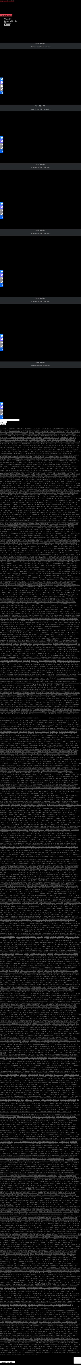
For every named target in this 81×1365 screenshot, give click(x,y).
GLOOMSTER (16, 773)
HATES (52, 799)
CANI (18, 550)
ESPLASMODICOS (47, 706)
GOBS (51, 773)
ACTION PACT (64, 438)
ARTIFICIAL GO (58, 476)
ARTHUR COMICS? (21, 476)
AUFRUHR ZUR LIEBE (63, 483)
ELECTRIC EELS (17, 689)
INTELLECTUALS (65, 832)
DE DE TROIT (14, 624)
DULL (2, 676)
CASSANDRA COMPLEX (56, 552)
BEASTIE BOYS (32, 498)
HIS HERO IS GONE (52, 810)
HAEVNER (8, 793)
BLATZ (79, 518)
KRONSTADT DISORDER (39, 895)
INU (58, 833)
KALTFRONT (36, 863)
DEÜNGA (50, 638)
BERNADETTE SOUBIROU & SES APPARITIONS (33, 504)
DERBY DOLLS (4, 630)
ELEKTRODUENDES (6, 693)
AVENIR (34, 487)
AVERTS (47, 487)
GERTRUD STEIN (60, 765)
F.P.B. (69, 713)
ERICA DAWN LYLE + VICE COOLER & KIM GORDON (62, 700)
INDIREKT (74, 828)
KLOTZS (53, 882)
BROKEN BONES (15, 537)
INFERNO (18, 830)
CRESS (35, 598)
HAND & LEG (48, 795)
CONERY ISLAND (52, 587)
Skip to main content (7, 1)
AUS (7, 485)
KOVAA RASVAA (25, 891)
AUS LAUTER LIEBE (24, 485)
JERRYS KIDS (10, 849)
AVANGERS (21, 487)
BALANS (75, 493)
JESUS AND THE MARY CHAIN (21, 850)
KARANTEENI (41, 865)
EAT (30, 681)
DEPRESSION (65, 628)
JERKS (76, 847)
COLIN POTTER (57, 581)
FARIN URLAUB (25, 722)
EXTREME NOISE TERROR (71, 712)
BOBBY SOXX (54, 524)
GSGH (66, 786)
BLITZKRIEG (34, 520)
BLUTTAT (37, 524)
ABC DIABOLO (71, 434)
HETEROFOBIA (9, 808)
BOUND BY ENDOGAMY (46, 529)
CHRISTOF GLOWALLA (49, 567)
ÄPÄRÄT (43, 442)
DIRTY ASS (37, 657)
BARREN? (13, 496)
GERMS (42, 765)
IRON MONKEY (25, 835)
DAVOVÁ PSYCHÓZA (41, 615)
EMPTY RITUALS (29, 696)
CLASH (18, 575)
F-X (46, 713)
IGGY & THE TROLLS (62, 824)
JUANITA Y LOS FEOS (29, 859)
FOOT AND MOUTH (68, 737)
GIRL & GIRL (56, 769)
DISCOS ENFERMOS (53, 659)
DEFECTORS (30, 624)
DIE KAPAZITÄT (47, 647)
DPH (65, 666)
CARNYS (76, 550)
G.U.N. (16, 754)
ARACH (62, 472)
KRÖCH (19, 895)
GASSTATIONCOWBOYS (53, 757)
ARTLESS (74, 476)
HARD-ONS (70, 797)
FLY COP (49, 735)
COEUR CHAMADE (48, 579)
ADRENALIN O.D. (15, 442)
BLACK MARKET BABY (45, 516)
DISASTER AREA (72, 657)
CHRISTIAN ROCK (36, 567)
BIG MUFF (33, 510)
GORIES (75, 776)
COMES (61, 583)
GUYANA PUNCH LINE (7, 791)
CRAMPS (25, 596)
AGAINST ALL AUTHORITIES (11, 443)
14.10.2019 (5, 156)
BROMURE (34, 537)
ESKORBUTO (7, 706)
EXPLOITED (24, 712)
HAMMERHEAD (39, 795)
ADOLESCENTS (5, 442)
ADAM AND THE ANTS (21, 440)
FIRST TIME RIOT (67, 730)
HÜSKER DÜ (13, 820)
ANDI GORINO (44, 459)
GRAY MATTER (5, 782)
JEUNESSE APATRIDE (55, 850)
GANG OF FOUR (35, 755)
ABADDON (63, 434)
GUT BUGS (40, 790)
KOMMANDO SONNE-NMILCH (17, 886)
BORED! (47, 527)
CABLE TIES (71, 546)
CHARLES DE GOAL (42, 562)
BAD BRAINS (24, 491)
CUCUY (43, 604)
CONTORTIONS (72, 588)
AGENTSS (49, 443)
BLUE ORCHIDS (40, 522)
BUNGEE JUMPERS (6, 543)
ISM (46, 835)
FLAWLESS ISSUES (11, 734)
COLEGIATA (31, 581)
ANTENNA (75, 466)
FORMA (76, 737)
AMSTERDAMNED (38, 457)
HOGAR (35, 812)
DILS (51, 655)
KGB (42, 870)
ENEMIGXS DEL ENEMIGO (43, 696)
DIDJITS (41, 642)
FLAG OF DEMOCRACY (42, 732)
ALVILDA (38, 455)
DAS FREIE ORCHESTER (34, 613)
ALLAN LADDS (65, 451)
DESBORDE (71, 634)
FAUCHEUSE (30, 724)
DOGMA (41, 663)
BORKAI (52, 527)
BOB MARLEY (73, 524)
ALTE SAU (13, 455)
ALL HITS (10, 453)
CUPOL (32, 605)
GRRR (76, 784)
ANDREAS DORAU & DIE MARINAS (11, 460)
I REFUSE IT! (11, 835)
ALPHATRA (29, 453)
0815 (30, 432)
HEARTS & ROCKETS (61, 801)
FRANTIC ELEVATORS (7, 743)
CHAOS (31, 560)
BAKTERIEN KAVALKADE (65, 493)
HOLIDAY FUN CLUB (12, 814)
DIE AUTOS (28, 644)
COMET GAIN (68, 583)
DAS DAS (23, 613)
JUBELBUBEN (41, 859)
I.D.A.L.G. (63, 822)
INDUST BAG (4, 830)
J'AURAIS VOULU (63, 837)
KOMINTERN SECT (54, 884)
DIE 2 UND (47, 642)
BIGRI (38, 510)
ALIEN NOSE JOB (5, 451)
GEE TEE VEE (10, 761)
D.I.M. (31, 607)
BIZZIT (22, 514)
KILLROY (10, 874)
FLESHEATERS (58, 734)
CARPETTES (8, 552)
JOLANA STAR (16, 857)
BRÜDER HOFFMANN (69, 537)
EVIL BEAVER (48, 708)
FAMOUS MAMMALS (72, 720)
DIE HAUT (27, 647)
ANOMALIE (21, 466)
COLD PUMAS (8, 581)
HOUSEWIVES (29, 818)
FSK (63, 747)
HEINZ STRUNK (15, 805)
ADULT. (23, 442)
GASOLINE (42, 757)
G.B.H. (2, 754)
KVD (77, 895)
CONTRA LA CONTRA (6, 590)
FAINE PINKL (28, 718)
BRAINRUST (67, 531)
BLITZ (27, 520)
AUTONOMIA (4, 487)
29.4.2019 (5, 354)
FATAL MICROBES (16, 724)
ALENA (37, 449)
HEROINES (55, 807)
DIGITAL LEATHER (35, 655)
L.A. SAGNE (30, 897)
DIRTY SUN (55, 657)
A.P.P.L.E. (46, 434)
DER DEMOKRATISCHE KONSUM (20, 630)
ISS (20, 837)
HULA (26, 820)
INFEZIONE (24, 830)
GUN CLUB (19, 790)
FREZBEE (60, 745)
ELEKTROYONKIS (18, 693)
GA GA (45, 754)
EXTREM (59, 712)
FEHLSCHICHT (67, 726)
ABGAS (24, 435)
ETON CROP (25, 708)
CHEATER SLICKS (14, 563)
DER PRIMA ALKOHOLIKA (45, 632)
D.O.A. (44, 607)
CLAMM (78, 573)
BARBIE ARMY (57, 495)
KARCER (48, 865)
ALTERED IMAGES (55, 453)
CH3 (24, 558)
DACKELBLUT (13, 609)
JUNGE (17, 861)
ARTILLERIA (67, 476)
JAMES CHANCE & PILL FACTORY (21, 841)
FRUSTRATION (54, 747)
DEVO (35, 640)
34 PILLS (23, 430)
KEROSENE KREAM (19, 870)
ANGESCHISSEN (37, 462)
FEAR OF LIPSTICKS (61, 724)
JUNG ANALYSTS (9, 861)
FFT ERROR (74, 728)
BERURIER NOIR (69, 504)
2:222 (62, 428)
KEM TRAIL (45, 869)
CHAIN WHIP (58, 558)
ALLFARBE (3, 453)
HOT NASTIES (20, 818)
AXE (79, 487)
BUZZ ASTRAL (45, 544)
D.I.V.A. (36, 607)
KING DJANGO (69, 874)
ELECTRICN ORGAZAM (69, 689)
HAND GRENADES (58, 795)
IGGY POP (9, 826)
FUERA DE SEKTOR (44, 750)
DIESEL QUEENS (30, 651)
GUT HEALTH (48, 790)
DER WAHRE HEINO (61, 634)
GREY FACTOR (29, 782)
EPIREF (49, 698)
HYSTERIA (30, 822)
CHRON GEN (24, 569)
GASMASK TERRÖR (32, 757)
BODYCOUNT (17, 526)
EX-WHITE (64, 708)
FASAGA (37, 722)
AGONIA (25, 445)
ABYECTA (13, 438)
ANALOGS (3, 459)
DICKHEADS (73, 640)
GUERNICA (33, 788)
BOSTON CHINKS (21, 529)
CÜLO (48, 604)
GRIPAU (2, 784)
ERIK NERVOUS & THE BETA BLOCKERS (59, 702)
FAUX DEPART (38, 724)
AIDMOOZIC (47, 445)
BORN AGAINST (61, 527)
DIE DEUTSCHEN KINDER (69, 644)
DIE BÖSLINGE (47, 644)
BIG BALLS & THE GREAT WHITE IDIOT (57, 508)
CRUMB (2, 604)
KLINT (30, 882)
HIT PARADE (10, 812)
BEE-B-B (52, 500)
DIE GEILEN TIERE (64, 646)
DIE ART (22, 644)
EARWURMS (10, 681)
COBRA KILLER (35, 577)
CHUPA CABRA (45, 569)
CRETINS (41, 598)
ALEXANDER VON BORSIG (54, 449)
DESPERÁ (52, 636)
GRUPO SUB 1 (37, 786)
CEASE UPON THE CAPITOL (31, 556)
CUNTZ (27, 605)
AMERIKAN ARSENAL (68, 455)
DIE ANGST (16, 644)
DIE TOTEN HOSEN (17, 653)
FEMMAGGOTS (25, 728)
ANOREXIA (36, 466)
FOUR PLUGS (45, 739)
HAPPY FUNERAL (47, 797)
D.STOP (55, 607)
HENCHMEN (59, 805)
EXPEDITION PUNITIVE (40, 710)
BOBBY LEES (45, 524)
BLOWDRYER (13, 522)
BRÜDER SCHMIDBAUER (8, 539)
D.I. (28, 607)
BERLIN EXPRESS (12, 504)
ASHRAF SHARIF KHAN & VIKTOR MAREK (25, 477)
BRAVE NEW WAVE (23, 533)
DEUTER (56, 638)
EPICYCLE (35, 698)
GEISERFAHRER (23, 763)
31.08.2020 (5, 97)
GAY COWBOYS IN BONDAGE (39, 759)
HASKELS (21, 799)
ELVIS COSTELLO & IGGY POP (16, 695)
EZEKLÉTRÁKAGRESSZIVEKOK (23, 713)
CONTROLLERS (46, 590)
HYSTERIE (51, 822)
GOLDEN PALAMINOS (74, 774)
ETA (12, 708)
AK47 (1, 447)
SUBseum (7, 23)
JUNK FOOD (22, 861)
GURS (25, 790)
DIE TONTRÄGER (5, 653)
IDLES (35, 824)
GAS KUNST (22, 757)
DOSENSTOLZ (52, 664)
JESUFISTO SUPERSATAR (35, 849)
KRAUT (8, 893)
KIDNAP (65, 870)
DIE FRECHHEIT (44, 646)
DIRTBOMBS (16, 657)
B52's (24, 489)
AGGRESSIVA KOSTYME (72, 443)
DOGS (46, 663)
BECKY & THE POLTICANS (26, 500)
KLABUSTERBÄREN (39, 880)
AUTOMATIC (59, 485)
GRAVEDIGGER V (74, 780)
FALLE (66, 718)
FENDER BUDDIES (36, 728)
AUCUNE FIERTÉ (21, 483)
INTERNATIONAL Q (16, 833)
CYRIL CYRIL (4, 607)
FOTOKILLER (37, 739)
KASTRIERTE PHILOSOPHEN (16, 867)
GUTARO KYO (32, 790)
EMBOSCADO (37, 695)
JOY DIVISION (7, 859)
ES (50, 704)
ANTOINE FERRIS (42, 470)
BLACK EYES (14, 516)
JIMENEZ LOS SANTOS (69, 850)
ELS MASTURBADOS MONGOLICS (62, 693)
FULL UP (71, 750)
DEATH (6, 621)
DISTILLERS (34, 661)
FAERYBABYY (19, 718)
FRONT (32, 747)
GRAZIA (12, 782)
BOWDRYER (58, 529)
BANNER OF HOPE (46, 495)
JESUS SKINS (44, 850)
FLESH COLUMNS (38, 734)
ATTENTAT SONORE (6, 483)
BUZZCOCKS (55, 544)
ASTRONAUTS (46, 479)
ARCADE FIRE (4, 474)
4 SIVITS (67, 428)
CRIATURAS (59, 598)
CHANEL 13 (10, 560)
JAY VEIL (18, 845)
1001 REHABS (41, 432)
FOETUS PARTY (8, 737)
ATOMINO (47, 481)
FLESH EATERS (48, 734)
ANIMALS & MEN (5, 464)
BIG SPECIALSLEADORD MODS (59, 510)
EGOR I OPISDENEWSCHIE (8, 685)
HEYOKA (29, 808)
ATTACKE (61, 481)
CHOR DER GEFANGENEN (53, 565)
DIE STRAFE (39, 651)
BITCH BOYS (4, 514)
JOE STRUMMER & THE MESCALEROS (56, 852)
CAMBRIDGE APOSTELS (27, 548)
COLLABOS (66, 581)
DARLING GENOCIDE (13, 613)
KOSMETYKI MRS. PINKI (56, 889)
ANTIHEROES (54, 468)
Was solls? (7, 19)
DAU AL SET (46, 613)
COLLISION (20, 583)
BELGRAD (33, 502)
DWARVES (7, 679)
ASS (70, 477)
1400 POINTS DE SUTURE (54, 432)
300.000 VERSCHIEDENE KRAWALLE (16, 432)
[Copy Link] (40, 89)
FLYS (77, 735)
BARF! (73, 495)
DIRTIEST (24, 657)
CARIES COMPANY (67, 550)
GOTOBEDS (36, 778)
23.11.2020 (5, 35)
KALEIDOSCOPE (72, 861)
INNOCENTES (75, 830)
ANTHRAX (3, 468)
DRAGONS (24, 670)
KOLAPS (34, 884)
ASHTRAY (42, 477)
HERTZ (67, 807)
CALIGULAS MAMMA (13, 548)
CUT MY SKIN (52, 605)
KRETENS (34, 893)
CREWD (46, 598)
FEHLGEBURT (58, 726)
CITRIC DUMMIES (12, 573)
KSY (62, 895)
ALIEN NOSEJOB (16, 451)
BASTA (46, 496)
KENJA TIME (53, 869)
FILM (24, 730)
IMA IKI (55, 826)
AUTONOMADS (75, 485)
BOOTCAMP (40, 527)
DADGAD (32, 609)
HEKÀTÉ (23, 805)
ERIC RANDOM (4, 702)
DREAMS (56, 670)
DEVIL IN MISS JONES (26, 640)
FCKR (48, 724)
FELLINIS (17, 728)
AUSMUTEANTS (36, 485)
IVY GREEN (51, 837)
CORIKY (8, 592)
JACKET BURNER (5, 839)
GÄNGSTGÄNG (32, 754)
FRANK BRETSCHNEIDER (43, 741)
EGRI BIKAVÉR (30, 685)
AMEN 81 (50, 455)
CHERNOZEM (62, 563)
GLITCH (69, 771)
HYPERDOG (15, 822)
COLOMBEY (29, 583)
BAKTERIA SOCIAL (50, 493)
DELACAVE (14, 626)
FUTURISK (43, 752)
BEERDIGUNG (60, 500)
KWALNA (3, 897)
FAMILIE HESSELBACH (26, 720)
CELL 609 (70, 556)
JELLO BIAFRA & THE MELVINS (64, 847)
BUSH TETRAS (49, 543)
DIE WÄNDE (68, 653)
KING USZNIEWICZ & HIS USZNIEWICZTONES (17, 878)
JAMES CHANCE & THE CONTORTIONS (45, 841)
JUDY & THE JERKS (52, 859)
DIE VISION (60, 653)
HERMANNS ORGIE (46, 807)
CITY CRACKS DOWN (25, 573)
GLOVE (33, 773)
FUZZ (67, 752)
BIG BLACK (75, 508)
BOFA (32, 526)
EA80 (52, 678)
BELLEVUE (48, 502)
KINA (36, 874)
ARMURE (43, 474)
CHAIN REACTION (40, 558)
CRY (6, 604)
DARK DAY (3, 613)
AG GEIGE (56, 443)
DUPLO (25, 676)
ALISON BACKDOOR (46, 451)
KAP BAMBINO (31, 865)
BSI (7, 541)
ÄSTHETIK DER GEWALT (67, 442)
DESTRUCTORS (28, 638)
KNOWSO (77, 882)
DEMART (53, 626)
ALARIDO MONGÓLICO (44, 447)
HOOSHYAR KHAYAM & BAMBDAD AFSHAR (14, 816)
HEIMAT (58, 803)
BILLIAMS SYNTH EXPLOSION (35, 512)
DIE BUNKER (57, 644)
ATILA (20, 481)
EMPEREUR (19, 696)
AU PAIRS (3, 485)
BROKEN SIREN (26, 537)
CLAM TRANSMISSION (7, 575)
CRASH (46, 596)
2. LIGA (58, 428)
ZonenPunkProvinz (10, 21)
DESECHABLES (15, 636)
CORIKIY (3, 592)
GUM (12, 790)
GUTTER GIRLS (71, 790)
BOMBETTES (4, 527)
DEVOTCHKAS (42, 640)
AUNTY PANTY (75, 483)
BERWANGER (4, 506)
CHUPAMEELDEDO (56, 569)
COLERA (38, 581)
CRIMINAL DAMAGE (34, 600)
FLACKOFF (31, 732)
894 (33, 432)
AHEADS (40, 445)
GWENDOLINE (18, 791)
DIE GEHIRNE (54, 646)
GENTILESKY (17, 765)
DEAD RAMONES (37, 619)
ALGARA (75, 449)
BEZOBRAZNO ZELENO (13, 508)
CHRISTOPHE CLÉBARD (64, 567)
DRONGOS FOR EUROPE (37, 672)
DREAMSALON (63, 670)
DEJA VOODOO (65, 624)
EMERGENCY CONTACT (63, 695)
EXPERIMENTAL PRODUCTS (63, 710)
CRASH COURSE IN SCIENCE (58, 596)
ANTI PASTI (9, 470)
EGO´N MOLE (21, 685)
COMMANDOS (16, 585)
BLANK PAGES (71, 518)
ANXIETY (51, 470)
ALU (33, 455)
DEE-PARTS (22, 624)
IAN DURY (69, 822)
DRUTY (2, 674)
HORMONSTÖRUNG (41, 816)
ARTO (2, 477)
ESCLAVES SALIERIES (64, 704)
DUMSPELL (18, 676)
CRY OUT (11, 604)
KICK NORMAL (58, 870)
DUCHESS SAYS (68, 674)
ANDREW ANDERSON (44, 460)
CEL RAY (76, 556)
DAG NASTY (43, 609)
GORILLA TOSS (27, 778)
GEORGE (29, 765)
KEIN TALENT (10, 869)
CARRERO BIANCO (18, 552)
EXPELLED (50, 710)
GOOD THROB (48, 776)
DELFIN (21, 626)
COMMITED (38, 585)
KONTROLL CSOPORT (30, 888)
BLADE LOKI (34, 518)
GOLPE (24, 776)
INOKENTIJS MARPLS (27, 832)
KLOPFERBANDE (44, 882)
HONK (68, 814)
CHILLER (9, 565)
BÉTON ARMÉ (23, 506)
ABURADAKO (76, 435)
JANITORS (13, 843)
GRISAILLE (8, 784)
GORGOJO (69, 776)
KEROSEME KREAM (6, 870)
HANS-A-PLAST (26, 797)
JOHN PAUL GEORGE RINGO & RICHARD (55, 855)
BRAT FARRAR (12, 533)
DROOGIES (49, 672)
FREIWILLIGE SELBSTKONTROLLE (36, 745)
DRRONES (64, 672)
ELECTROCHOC (18, 691)
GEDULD (77, 759)
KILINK (74, 870)
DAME (22, 611)
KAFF (54, 861)
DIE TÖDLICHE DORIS (71, 651)
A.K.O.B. (40, 434)
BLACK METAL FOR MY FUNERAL (64, 516)
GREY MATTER (46, 782)
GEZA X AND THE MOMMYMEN (22, 767)
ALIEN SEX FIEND (27, 451)
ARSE (48, 474)
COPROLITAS (67, 590)
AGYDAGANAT (32, 445)
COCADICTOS (44, 577)
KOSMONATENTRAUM (72, 889)
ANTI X (34, 470)
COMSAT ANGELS (47, 585)
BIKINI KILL (16, 512)
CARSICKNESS (29, 552)
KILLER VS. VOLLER (57, 872)
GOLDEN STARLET (6, 776)
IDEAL (26, 824)
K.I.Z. (28, 861)
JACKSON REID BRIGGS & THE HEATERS (32, 839)
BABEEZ (29, 489)
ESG (1, 706)
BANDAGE (11, 495)
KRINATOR (13, 895)
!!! (0, 428)
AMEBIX (44, 455)
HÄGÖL (2, 793)
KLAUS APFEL (58, 880)
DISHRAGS (7, 661)
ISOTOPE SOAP (14, 837)
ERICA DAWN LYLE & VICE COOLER (34, 700)
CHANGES (17, 560)
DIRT (10, 657)
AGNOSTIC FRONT (16, 445)
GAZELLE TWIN (60, 759)
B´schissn (2, 546)
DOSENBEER (43, 664)
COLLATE (73, 581)
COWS (70, 594)
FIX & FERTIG (23, 732)
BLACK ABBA (51, 514)
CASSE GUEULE (69, 552)
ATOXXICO (54, 481)
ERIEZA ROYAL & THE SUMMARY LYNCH (23, 702)
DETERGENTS (37, 638)
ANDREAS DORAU (69, 459)
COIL (62, 579)
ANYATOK (58, 470)
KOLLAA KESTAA (42, 884)
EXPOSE (31, 712)
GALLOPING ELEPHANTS (66, 754)
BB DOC (18, 498)
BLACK (44, 514)
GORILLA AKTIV (5, 778)
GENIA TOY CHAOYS (74, 763)
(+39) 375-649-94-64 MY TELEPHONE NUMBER (16, 428)
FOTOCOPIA (28, 739)
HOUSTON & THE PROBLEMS (43, 818)
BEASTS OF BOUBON (55, 498)
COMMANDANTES (6, 585)
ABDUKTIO (3, 435)
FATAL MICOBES (5, 724)
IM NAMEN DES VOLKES (66, 826)
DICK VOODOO (26, 642)
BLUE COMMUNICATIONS (26, 522)
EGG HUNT (77, 683)
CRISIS (44, 600)
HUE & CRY (3, 820)
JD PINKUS (34, 845)
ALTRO (29, 455)
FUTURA (23, 752)
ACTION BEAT (54, 438)
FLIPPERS (16, 735)
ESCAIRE (54, 704)
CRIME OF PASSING (10, 600)
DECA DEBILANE (38, 622)
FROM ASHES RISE (24, 747)
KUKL (65, 895)
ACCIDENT (20, 438)
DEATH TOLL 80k (63, 621)
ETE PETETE (17, 708)
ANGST (57, 462)
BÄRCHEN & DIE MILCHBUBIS (64, 491)
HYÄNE (9, 822)
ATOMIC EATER (39, 481)
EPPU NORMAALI (57, 698)
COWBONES (51, 594)
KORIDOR (3, 889)
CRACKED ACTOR (16, 596)
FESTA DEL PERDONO (60, 728)
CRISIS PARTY (51, 600)
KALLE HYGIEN (10, 863)
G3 (20, 754)
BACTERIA (70, 489)
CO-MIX (16, 577)
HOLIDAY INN (23, 814)
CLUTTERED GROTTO (7, 577)
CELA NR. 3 (63, 556)
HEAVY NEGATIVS (30, 803)
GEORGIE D (36, 765)
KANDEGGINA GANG (62, 863)
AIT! (78, 445)
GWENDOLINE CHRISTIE (31, 791)
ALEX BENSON (67, 449)
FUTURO (50, 752)
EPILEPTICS (43, 698)
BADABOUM (4, 491)
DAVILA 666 (31, 615)
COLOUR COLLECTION (41, 583)
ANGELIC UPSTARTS (23, 462)
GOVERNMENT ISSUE (57, 778)
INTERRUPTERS (28, 833)
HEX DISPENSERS (20, 808)
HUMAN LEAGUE (34, 820)
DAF (37, 609)
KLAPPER (50, 880)
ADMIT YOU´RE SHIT (58, 440)
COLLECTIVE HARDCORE (8, 583)
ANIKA (61, 462)
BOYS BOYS (39, 531)
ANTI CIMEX (33, 468)
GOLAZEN (64, 774)
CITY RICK (35, 573)
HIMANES (23, 810)
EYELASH (10, 713)
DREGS (71, 670)
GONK (42, 776)
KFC (39, 870)
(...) (32, 428)
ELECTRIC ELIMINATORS (30, 689)
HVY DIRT (3, 822)
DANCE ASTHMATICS (39, 611)
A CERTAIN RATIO (30, 438)
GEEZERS (18, 761)
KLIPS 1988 (35, 882)
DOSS (58, 664)
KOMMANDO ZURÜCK (34, 886)
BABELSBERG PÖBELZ (39, 489)
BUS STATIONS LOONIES (69, 543)
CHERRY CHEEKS (72, 563)
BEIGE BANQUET (70, 500)
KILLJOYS (3, 874)
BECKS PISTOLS (76, 498)
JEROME (2, 849)
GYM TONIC (61, 791)
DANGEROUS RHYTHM (59, 611)
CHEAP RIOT (4, 563)
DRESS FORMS (9, 672)
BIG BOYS (17, 510)
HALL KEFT (54, 793)
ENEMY (53, 696)
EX (54, 708)
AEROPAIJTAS (54, 442)
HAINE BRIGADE (36, 793)
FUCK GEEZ (15, 750)
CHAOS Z (44, 560)
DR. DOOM (3, 668)
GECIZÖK (72, 759)
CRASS (70, 596)
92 (62, 430)
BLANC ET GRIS (57, 518)
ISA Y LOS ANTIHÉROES (37, 835)
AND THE (54, 460)
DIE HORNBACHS (36, 647)
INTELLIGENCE (5, 833)
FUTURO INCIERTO (59, 752)
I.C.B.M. (57, 822)
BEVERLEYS (67, 506)
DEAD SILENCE (48, 619)
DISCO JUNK (32, 659)
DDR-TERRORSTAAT (6, 617)
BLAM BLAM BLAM (44, 518)
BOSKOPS (3, 529)
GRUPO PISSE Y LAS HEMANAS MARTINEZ (19, 786)
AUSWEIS (52, 485)
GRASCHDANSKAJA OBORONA (38, 780)
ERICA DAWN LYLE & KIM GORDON (11, 700)
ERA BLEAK (76, 698)
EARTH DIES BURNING (70, 679)
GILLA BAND (11, 769)
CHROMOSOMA (5, 569)
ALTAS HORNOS (44, 453)
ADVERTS (29, 442)
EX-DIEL (57, 708)
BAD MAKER (34, 491)
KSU (58, 895)
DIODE (6, 657)
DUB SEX (60, 674)
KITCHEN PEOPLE (16, 880)
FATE (24, 724)
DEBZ (31, 622)
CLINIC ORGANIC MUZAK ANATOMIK (41, 575)
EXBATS (70, 708)
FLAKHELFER (54, 732)
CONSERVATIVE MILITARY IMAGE (10, 588)
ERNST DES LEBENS (6, 704)
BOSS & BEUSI (10, 529)
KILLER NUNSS (33, 872)
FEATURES (71, 724)
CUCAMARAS (36, 604)
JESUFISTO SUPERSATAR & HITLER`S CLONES (57, 849)
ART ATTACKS (4, 476)
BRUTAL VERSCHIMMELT (62, 539)
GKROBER (23, 771)
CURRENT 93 (43, 605)
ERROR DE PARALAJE (42, 704)
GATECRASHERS (5, 759)
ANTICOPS (41, 468)
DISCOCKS (25, 659)
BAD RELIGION (43, 491)
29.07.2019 (5, 290)
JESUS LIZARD (35, 850)
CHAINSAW (50, 558)
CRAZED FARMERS (6, 598)
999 (36, 432)
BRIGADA (77, 533)
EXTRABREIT (52, 712)
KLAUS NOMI (76, 880)
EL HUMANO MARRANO (43, 693)
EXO (31, 710)
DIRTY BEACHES (46, 657)
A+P (16, 434)
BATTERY (59, 496)
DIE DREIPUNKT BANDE (23, 646)
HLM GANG (18, 812)
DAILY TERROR (60, 609)
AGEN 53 (32, 443)
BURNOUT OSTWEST (38, 543)
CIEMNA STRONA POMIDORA (46, 571)
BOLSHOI (71, 526)
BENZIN (71, 502)
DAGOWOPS (51, 609)
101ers (75, 430)
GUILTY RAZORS (5, 790)
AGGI (62, 443)
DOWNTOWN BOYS (57, 666)
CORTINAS (42, 592)
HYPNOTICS (23, 822)
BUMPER (77, 541)
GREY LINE (37, 782)
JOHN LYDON (18, 854)
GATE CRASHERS (66, 757)
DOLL (50, 663)
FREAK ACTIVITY (59, 743)
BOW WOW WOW (67, 529)
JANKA (19, 843)
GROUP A (70, 784)
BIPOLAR (63, 512)
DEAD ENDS (54, 617)
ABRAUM (56, 435)
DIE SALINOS (10, 651)
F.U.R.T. (73, 713)
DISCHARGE (4, 659)
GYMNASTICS (53, 791)
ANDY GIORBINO (62, 460)
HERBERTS (23, 807)
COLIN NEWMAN (46, 581)
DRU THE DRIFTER (73, 672)
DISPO (20, 661)
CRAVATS (76, 596)
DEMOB (17, 628)
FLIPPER (10, 735)
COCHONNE (63, 577)
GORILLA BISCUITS (17, 778)
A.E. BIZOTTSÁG (23, 434)
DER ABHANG (74, 628)
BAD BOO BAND (13, 491)
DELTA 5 (36, 626)
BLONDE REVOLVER (44, 520)
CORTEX (35, 592)
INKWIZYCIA (66, 830)
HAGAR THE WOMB (24, 793)
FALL (44, 717)
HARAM (64, 797)
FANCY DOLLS (4, 722)
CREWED (52, 598)
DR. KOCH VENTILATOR (14, 668)
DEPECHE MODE (55, 628)
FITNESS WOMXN (12, 732)
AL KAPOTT (56, 451)
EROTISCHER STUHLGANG (21, 704)
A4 (56, 434)
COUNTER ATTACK (17, 594)
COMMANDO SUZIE (27, 585)
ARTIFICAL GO (48, 476)
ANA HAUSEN (71, 457)
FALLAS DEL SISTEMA (56, 718)
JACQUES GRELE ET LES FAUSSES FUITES (58, 839)
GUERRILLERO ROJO (69, 788)
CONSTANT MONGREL (43, 588)
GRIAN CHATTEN (57, 782)
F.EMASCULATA (62, 713)
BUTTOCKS (36, 544)
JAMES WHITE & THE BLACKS (67, 841)
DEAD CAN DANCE (44, 617)
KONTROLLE (42, 888)
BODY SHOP (26, 526)
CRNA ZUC (11, 602)
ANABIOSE (63, 457)
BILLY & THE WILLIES (53, 512)
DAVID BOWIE (22, 615)
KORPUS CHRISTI (23, 889)
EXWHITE (3, 713)
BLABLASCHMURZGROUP (33, 514)
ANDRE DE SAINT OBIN (29, 460)
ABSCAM (62, 435)
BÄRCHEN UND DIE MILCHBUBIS (26, 493)
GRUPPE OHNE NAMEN (56, 786)
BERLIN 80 (3, 504)
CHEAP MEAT (73, 562)
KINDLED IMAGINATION (57, 874)
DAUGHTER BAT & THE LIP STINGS (69, 613)
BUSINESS (58, 543)
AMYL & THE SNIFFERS (52, 457)
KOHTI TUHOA (20, 884)
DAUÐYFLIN (54, 613)
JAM (9, 841)
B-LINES (8, 489)
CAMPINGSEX (66, 548)
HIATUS (39, 808)
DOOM (30, 664)
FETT (68, 728)
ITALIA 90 (25, 837)
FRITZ (16, 747)
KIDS (70, 870)
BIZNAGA (17, 514)
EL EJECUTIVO (57, 691)
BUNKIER (15, 543)
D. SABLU (50, 607)
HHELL (34, 808)
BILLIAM (23, 512)
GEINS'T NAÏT (4, 763)
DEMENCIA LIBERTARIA (71, 626)
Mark (26, 40)
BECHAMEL (66, 498)
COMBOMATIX (54, 583)
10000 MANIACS (71, 432)
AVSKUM (62, 487)
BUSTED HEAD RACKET (7, 544)
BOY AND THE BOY (17, 531)
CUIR (51, 604)
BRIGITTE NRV (73, 535)
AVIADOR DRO (54, 487)
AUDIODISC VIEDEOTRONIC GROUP (38, 483)
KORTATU (40, 889)
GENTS (24, 765)
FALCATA (35, 718)
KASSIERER (3, 867)
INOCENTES (16, 832)
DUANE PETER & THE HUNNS (47, 674)
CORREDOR (15, 592)
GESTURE (69, 765)
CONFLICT (71, 587)
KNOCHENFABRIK (68, 882)
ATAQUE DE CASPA (63, 479)
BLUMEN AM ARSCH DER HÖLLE (64, 522)
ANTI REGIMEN (18, 470)
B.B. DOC (14, 489)
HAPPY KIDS (57, 797)
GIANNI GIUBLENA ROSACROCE (60, 767)
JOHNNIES (28, 855)
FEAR (52, 724)
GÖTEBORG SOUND (66, 773)
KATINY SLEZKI (59, 867)
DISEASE (63, 659)
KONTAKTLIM (4, 888)
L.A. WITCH (38, 897)
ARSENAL (54, 474)
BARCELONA (66, 495)
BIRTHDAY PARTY (73, 512)
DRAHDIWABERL (33, 670)
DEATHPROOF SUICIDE (50, 621)
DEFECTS (38, 624)
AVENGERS (28, 487)
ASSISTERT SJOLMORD (13, 479)
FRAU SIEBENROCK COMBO (44, 743)
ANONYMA (29, 466)
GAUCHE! (14, 759)
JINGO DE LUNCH (28, 852)
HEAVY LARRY (19, 803)
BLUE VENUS (49, 522)
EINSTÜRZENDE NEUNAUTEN (35, 687)
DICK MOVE (17, 642)
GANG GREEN (25, 755)
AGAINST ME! (24, 443)
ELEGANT (49, 691)
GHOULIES (46, 767)
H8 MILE (72, 791)
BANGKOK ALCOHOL (21, 495)
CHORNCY (64, 565)
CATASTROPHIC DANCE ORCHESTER (41, 554)
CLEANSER (25, 575)
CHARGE (10, 562)
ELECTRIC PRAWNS (6, 691)
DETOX (44, 638)
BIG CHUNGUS (24, 510)
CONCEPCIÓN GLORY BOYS (62, 585)
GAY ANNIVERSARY (23, 759)
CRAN (30, 596)
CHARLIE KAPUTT (54, 562)
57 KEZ (59, 430)
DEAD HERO (62, 617)
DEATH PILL (39, 621)
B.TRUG (20, 489)
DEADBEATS (26, 617)
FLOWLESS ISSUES (25, 735)
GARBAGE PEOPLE (46, 755)
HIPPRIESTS (34, 810)
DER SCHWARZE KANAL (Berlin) (44, 634)
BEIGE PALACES (11, 502)
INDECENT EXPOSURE (57, 828)
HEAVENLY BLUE (9, 803)
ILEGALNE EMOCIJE (36, 826)
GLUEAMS (39, 773)
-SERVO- (49, 428)
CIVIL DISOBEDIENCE (57, 573)
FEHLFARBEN (47, 726)
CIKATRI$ (67, 571)
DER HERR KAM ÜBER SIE (57, 630)
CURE (36, 605)
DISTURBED (49, 661)
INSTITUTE (56, 832)
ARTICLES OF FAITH (35, 476)
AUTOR (11, 487)
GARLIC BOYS (56, 755)
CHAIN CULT (30, 558)
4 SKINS (72, 428)
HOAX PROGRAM (27, 812)
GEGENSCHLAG (37, 761)
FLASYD (71, 732)
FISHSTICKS (77, 730)
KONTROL (20, 888)
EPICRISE (29, 698)
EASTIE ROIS (24, 681)
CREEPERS (29, 598)
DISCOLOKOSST (42, 659)
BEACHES (24, 498)
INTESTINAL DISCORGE (40, 833)
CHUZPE (33, 571)
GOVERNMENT (45, 778)
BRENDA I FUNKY (51, 533)
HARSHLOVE (14, 799)
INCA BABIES (32, 828)
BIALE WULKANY (27, 508)
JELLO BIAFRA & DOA (67, 845)
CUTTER (76, 605)
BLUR (77, 522)
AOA (62, 470)
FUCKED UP (75, 747)
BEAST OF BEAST (43, 498)
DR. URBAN (17, 670)
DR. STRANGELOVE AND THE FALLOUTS (57, 668)
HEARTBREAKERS (49, 801)
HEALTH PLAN (27, 801)
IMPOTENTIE (11, 828)
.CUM (54, 428)
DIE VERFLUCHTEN (51, 653)
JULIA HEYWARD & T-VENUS (67, 859)
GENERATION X (62, 763)
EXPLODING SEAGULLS (13, 712)
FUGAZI (65, 750)
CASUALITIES (8, 554)
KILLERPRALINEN (44, 872)
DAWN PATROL (53, 615)
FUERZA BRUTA (56, 750)
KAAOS (32, 861)
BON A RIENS (13, 527)
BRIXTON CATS (5, 537)
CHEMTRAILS (53, 563)
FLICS (65, 734)
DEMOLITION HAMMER (28, 628)
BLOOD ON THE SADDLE (70, 520)
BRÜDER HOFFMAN (55, 537)
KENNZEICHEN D (62, 869)
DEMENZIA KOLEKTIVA (7, 628)
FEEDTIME (9, 726)
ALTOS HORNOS (22, 455)
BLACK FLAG (23, 516)
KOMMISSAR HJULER (48, 886)
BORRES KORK (71, 527)
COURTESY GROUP (41, 594)
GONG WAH (35, 776)
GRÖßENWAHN (50, 784)
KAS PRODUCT (74, 865)
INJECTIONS (58, 830)
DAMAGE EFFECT (14, 611)
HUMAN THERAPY (46, 820)
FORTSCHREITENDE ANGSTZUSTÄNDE (12, 739)
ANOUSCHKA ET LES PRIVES (50, 466)
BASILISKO (31, 496)
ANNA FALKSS (31, 464)
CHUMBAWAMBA (34, 569)
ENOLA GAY (21, 698)
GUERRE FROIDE (42, 788)
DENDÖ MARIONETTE (43, 628)
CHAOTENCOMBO (53, 560)
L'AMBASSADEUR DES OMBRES (16, 897)
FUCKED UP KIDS (5, 750)
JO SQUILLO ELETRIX (71, 857)
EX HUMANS (13, 710)
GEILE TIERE (58, 761)
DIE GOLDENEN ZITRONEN (15, 647)
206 (78, 430)
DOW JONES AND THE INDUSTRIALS (39, 666)
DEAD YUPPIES (69, 619)
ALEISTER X (19, 449)
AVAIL (15, 487)
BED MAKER (46, 500)
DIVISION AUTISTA (67, 661)
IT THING (44, 837)
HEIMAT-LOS (66, 803)
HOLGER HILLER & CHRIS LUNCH (60, 812)
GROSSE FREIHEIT (61, 784)
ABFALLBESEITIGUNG (14, 435)
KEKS (17, 869)
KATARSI (41, 867)
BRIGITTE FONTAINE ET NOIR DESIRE (56, 535)
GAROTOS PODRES (68, 755)
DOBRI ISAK (9, 663)
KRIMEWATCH (42, 893)
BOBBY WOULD (64, 524)
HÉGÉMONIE (40, 803)
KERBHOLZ (72, 869)
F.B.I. (49, 713)
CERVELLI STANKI (6, 558)
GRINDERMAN (71, 782)
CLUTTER (69, 575)
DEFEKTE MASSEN (47, 624)
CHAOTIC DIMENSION (66, 560)
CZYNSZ (11, 607)
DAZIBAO (61, 615)
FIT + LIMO (3, 732)
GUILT (78, 788)
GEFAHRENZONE (26, 761)
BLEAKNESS (14, 520)
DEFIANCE (56, 624)
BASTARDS (52, 496)
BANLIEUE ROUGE (34, 495)
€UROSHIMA (39, 708)
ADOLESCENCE (70, 440)
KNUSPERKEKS (5, 884)
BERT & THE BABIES (54, 504)
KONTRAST (12, 888)
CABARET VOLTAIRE (58, 546)
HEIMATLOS (74, 803)
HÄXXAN (15, 793)
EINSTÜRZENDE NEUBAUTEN (49, 685)
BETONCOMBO (33, 506)
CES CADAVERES (17, 558)
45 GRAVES (44, 430)
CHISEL (42, 565)
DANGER (49, 611)
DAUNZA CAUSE (5, 615)
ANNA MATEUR (41, 464)
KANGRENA (73, 863)
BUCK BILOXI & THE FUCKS (23, 541)
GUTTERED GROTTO (59, 790)
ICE (74, 822)
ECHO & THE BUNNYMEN (57, 681)
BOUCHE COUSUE (32, 529)
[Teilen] (40, 92)
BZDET (78, 544)
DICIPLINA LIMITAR (62, 640)
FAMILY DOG (44, 720)
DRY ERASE (19, 674)
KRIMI (49, 893)
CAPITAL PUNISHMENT (42, 550)
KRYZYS (50, 895)
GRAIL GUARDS (15, 780)
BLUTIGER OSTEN (20, 524)
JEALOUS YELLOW (44, 845)
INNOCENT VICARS (6, 832)
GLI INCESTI (63, 771)
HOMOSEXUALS (52, 814)
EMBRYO (52, 695)
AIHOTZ (54, 445)
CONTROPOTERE (57, 590)
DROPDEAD (56, 672)
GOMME (29, 776)
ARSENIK (72, 474)
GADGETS (24, 754)
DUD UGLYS (77, 674)
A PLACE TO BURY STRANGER (22, 472)
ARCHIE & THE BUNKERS (17, 474)
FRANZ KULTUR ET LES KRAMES (24, 743)
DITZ (54, 661)
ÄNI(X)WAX (36, 442)
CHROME (75, 567)
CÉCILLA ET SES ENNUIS (48, 556)
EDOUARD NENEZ (44, 683)
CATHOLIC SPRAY (74, 554)
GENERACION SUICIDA (50, 763)
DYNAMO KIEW (23, 679)
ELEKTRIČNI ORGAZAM (69, 691)
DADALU (21, 609)
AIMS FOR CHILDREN (64, 445)
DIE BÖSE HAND (38, 644)
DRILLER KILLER (24, 672)
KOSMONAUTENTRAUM (10, 891)
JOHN (70, 852)
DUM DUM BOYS (9, 676)
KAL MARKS (19, 863)
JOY (79, 857)
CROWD (35, 602)
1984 (63, 432)
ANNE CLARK (50, 464)
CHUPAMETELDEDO (69, 569)
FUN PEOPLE (4, 752)
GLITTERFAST (4, 773)
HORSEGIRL (63, 816)
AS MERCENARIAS (62, 477)
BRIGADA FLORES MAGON (8, 535)
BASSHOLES (39, 496)
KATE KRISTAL (49, 867)
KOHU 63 (28, 884)
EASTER (17, 681)
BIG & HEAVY (40, 508)
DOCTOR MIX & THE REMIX (22, 663)
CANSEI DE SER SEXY (27, 550)
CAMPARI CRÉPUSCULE (54, 548)
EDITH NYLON (33, 683)
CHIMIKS (20, 565)
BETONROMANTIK (57, 506)
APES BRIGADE (8, 472)
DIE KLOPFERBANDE (58, 647)
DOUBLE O (3, 666)
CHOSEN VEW (73, 565)
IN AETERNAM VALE (21, 828)
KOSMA (46, 889)
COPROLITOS (76, 590)
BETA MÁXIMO (13, 506)
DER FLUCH (34, 630)
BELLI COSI (55, 502)
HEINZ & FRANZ (5, 805)
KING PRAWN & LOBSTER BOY (50, 876)
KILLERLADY (24, 872)
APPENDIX (48, 472)
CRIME (66, 598)
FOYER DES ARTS (64, 739)
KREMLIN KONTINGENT (23, 893)
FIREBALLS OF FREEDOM (53, 730)
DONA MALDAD (62, 663)
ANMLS (24, 464)
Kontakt (7, 25)
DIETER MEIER (58, 651)
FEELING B (17, 726)
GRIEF (65, 782)
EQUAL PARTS (67, 698)
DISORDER (14, 661)
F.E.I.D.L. (54, 713)
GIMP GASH (19, 769)
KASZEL (28, 867)
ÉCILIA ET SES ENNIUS (22, 683)
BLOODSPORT (4, 522)
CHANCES (3, 560)
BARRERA (19, 496)
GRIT (25, 784)
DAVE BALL (14, 615)
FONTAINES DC (46, 737)
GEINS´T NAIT (13, 763)
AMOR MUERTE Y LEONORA (9, 457)
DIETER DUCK (48, 651)
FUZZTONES (73, 752)
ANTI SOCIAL (27, 470)
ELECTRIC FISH (44, 689)
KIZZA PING (26, 880)
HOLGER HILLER (43, 812)
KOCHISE (13, 884)
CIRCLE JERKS (75, 571)
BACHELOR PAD (61, 489)
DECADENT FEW (49, 622)
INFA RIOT (11, 830)
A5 (58, 434)
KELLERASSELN (24, 869)
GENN (2, 765)
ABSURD (68, 435)
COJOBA (73, 579)
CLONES (63, 575)
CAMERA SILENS (41, 548)
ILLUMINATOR (48, 826)
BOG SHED (37, 526)
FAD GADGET (10, 718)
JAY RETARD (11, 845)
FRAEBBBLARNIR (5, 741)
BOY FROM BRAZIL (29, 531)
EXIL (18, 710)
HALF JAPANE (46, 793)
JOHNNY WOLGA (36, 855)
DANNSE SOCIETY (73, 611)
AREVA (28, 474)
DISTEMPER (26, 661)
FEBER (77, 724)
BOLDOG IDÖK (51, 526)
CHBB (67, 562)
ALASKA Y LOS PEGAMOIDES (61, 447)
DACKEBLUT (4, 609)
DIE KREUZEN (70, 647)
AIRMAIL (74, 445)
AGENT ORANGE (40, 443)
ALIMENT (36, 451)
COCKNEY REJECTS (74, 577)
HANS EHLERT (37, 797)
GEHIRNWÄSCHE (48, 761)
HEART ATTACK (38, 801)
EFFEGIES (71, 683)
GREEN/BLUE (20, 782)
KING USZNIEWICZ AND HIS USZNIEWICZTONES (47, 878)
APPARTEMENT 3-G (39, 472)
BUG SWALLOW (48, 541)
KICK (45, 870)
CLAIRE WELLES (69, 573)
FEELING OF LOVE (26, 726)
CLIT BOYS (56, 575)
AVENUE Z (41, 487)
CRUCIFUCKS (61, 602)
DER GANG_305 (44, 630)
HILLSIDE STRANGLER (12, 810)
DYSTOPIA (36, 679)
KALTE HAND (27, 863)
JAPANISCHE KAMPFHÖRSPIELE (32, 843)
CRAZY (15, 598)
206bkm (2, 432)
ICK (12, 824)
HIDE (55, 808)
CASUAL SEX (17, 554)
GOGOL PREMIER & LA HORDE (30, 774)
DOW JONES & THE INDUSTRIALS (17, 666)
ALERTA (42, 449)
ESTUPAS (7, 708)
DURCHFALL (31, 676)
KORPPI (14, 889)
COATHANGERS (25, 577)
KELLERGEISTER (35, 869)
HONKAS (73, 814)
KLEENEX (14, 882)
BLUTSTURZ (30, 524)
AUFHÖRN (53, 483)
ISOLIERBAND (4, 837)
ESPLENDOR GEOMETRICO (62, 706)
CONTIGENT (54, 588)
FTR (67, 747)
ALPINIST (36, 453)
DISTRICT (42, 661)
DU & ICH (35, 674)
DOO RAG (36, 664)
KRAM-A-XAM (67, 891)
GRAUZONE (53, 780)
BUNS (20, 543)
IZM (56, 837)
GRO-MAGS (31, 784)
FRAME (26, 741)
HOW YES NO (76, 818)
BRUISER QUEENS (22, 539)
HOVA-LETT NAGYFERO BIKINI (62, 818)
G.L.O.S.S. (7, 754)
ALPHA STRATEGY (19, 453)
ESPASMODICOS (29, 706)
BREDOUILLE (33, 533)
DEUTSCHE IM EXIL (65, 638)
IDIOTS (30, 824)
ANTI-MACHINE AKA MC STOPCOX (18, 468)
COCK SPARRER (11, 579)
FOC (1, 737)
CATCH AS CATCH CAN (61, 554)
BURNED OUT (27, 543)
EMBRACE (45, 695)
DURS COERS (40, 676)
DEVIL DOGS (15, 640)
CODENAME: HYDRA (34, 579)
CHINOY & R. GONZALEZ (31, 565)
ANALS (9, 459)
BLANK (64, 518)
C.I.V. (26, 546)
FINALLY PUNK (40, 730)
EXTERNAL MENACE (40, 712)
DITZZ (59, 661)
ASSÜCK (31, 479)
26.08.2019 (5, 222)
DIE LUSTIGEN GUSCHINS (42, 649)
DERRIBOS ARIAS (58, 632)
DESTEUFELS (18, 638)
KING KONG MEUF (24, 876)
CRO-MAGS (19, 602)
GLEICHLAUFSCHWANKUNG (50, 771)
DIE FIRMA (35, 646)
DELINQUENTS (28, 626)
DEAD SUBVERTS (58, 619)
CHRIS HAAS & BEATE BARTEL (20, 567)
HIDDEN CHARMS (47, 808)
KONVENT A (50, 888)
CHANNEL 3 (25, 560)
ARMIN (38, 474)
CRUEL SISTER (71, 602)
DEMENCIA (59, 626)
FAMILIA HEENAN (12, 720)
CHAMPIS (75, 558)
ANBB (38, 459)
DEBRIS (26, 622)
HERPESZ (62, 807)
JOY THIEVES (19, 859)
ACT (48, 438)
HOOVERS (31, 816)
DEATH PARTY (30, 621)
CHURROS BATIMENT (24, 571)
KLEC (2, 882)
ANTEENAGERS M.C (65, 466)
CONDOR (35, 587)
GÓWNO (66, 778)
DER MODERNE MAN (17, 632)
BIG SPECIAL (45, 510)
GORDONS (63, 776)
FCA (45, 724)
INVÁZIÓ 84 (63, 833)
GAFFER (39, 754)
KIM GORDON (30, 874)
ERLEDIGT (75, 702)
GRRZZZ (2, 786)
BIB (34, 508)
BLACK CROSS (4, 516)
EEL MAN (64, 683)
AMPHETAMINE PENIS (25, 457)
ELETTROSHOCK (29, 693)
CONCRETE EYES (9, 587)
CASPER (46, 552)
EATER (34, 681)
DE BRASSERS (19, 622)
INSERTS (40, 832)
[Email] (40, 86)
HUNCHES (66, 820)
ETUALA (32, 708)
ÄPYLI (48, 442)
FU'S (70, 747)
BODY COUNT (8, 526)
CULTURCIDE (9, 605)
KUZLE (70, 895)
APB (1, 472)
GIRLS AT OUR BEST (66, 769)
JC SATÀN (28, 845)
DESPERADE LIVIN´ (61, 636)
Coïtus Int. (67, 579)
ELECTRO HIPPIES (29, 691)
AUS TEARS (44, 485)
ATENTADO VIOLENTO (11, 481)
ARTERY (12, 476)
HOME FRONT (41, 814)
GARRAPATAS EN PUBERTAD (9, 757)
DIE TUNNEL (27, 653)
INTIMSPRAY (52, 833)
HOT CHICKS (71, 816)
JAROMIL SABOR (68, 843)
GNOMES (46, 773)
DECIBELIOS (59, 622)
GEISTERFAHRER (33, 763)
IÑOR (36, 832)
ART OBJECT (8, 477)
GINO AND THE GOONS (30, 769)
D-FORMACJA (22, 607)
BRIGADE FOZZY (38, 535)
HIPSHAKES (42, 810)
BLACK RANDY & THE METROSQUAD (18, 518)
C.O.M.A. (47, 546)
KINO (64, 878)
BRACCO (46, 531)
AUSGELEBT (13, 485)
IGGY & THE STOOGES (48, 824)
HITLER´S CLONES (71, 810)
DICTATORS (34, 642)
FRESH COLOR (52, 745)
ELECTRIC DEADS (5, 689)
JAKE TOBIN (4, 841)
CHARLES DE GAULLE (28, 562)
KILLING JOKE (70, 872)
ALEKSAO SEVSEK (29, 449)
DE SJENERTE (35, 636)
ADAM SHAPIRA (34, 440)
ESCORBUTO (76, 704)
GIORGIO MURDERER (45, 769)
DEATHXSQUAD (9, 622)
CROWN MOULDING (50, 602)
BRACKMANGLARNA (56, 531)
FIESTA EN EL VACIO (15, 730)
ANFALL (12, 462)
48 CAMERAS (52, 430)
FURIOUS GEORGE (14, 752)
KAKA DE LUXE (61, 861)
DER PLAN (32, 632)
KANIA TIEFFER (5, 865)
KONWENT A (76, 888)
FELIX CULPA (77, 726)
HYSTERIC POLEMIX (40, 822)
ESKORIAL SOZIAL (17, 706)
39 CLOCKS (30, 430)
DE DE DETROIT (5, 624)
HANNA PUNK (15, 797)
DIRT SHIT (30, 657)
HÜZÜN (22, 820)
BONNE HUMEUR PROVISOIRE (26, 527)
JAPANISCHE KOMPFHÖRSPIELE (53, 843)
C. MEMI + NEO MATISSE (36, 546)
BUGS (41, 541)
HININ (28, 810)
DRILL (17, 672)
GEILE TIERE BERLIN (69, 761)
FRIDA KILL (74, 745)
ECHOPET (11, 683)
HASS (26, 799)
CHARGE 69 (17, 562)
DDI (78, 615)
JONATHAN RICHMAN (28, 857)
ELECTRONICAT (40, 691)
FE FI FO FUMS (37, 726)
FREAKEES (68, 743)
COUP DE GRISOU (28, 594)
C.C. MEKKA (14, 546)
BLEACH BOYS (4, 520)
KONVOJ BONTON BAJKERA (63, 888)
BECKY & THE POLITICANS (8, 500)
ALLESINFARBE (75, 451)
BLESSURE (21, 520)
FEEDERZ (3, 726)
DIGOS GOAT (46, 655)
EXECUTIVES (4, 710)
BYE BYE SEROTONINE (68, 544)
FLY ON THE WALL (69, 735)
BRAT (73, 531)
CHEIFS (46, 563)
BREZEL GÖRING (62, 533)
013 (19, 430)
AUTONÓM (67, 485)
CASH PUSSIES (38, 552)
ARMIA (33, 474)
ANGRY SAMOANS (48, 462)
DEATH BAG (12, 621)
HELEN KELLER (31, 805)
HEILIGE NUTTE (50, 803)
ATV (14, 483)
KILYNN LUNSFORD (19, 874)
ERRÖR (32, 704)
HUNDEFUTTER (75, 820)
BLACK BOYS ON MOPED (64, 514)
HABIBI (78, 791)
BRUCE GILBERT (43, 537)
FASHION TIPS (44, 722)
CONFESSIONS (62, 587)
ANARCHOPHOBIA (17, 459)
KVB (74, 895)
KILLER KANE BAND (13, 872)
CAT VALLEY (4, 556)
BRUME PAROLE (33, 539)
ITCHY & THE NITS (35, 837)
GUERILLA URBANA (23, 788)
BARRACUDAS (4, 496)
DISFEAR (69, 659)
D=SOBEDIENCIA (67, 607)
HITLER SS (61, 810)
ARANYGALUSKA (70, 472)
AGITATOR (3, 445)
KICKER (50, 870)
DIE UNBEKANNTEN (38, 653)
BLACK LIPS (33, 516)
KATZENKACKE (70, 867)
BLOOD (60, 520)
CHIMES (14, 565)
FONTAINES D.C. (34, 737)
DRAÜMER (49, 670)
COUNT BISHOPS (5, 594)
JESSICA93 (17, 849)
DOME (55, 663)
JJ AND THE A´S (39, 852)
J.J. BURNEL (73, 837)
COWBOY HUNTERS (61, 594)
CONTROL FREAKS (35, 590)
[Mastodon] (40, 82)
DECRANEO (76, 622)
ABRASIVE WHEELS (46, 435)
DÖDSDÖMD (35, 663)
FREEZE (22, 745)
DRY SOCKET (27, 674)
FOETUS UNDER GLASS (20, 737)
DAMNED (28, 611)
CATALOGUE (26, 554)
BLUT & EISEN (9, 524)
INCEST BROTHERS (43, 828)
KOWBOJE (33, 891)
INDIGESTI (67, 828)
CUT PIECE (60, 605)
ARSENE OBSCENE (63, 474)
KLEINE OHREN (22, 882)
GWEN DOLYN (43, 791)
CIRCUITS (3, 573)
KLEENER (7, 882)
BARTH (25, 496)
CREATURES (22, 598)
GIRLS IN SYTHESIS (14, 771)
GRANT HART (24, 780)
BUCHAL (11, 541)
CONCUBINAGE (20, 587)
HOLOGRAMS (32, 814)
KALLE (2, 863)
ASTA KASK (38, 479)
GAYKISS (52, 759)
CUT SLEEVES (68, 605)
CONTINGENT (63, 588)
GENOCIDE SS (8, 765)
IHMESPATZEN (25, 826)
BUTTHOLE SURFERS (24, 544)
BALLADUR (3, 495)
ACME (45, 438)
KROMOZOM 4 (27, 895)
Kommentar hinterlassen (37, 40)
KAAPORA (38, 861)
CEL (58, 556)
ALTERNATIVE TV (67, 453)
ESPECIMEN (38, 706)
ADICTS (49, 440)
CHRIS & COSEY (5, 567)
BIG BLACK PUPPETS (6, 510)
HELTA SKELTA (41, 805)
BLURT (2, 524)
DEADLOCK (13, 619)
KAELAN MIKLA (47, 861)
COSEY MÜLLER (62, 592)
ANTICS (47, 468)
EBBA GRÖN (40, 681)
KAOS (12, 865)
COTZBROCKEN (73, 592)
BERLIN (76, 502)
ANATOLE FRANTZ (29, 459)
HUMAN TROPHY (57, 820)
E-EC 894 (42, 679)
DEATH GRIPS (21, 621)
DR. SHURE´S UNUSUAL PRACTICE (33, 668)
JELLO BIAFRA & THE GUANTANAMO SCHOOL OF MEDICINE (35, 847)
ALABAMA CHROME (30, 447)
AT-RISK (54, 479)
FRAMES (32, 741)
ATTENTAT (72, 481)
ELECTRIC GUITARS (55, 689)
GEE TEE (2, 761)
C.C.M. (8, 546)
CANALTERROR (12, 550)
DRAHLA (42, 670)
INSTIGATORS (48, 832)
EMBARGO (29, 695)
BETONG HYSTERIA (44, 506)
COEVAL (56, 579)
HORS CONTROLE (53, 816)
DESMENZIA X (44, 636)
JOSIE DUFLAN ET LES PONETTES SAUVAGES (50, 857)
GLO (10, 773)
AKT (8, 447)
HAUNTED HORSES (61, 799)
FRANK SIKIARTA (74, 741)
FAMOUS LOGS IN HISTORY (57, 720)
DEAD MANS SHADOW (25, 619)
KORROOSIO (33, 889)
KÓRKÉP (9, 889)
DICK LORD (9, 642)
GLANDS (29, 771)
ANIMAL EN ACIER (70, 462)
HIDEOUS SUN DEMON (64, 808)
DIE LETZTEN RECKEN (26, 649)
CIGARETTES (60, 571)
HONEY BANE (61, 814)
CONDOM (29, 587)
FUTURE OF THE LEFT (33, 752)
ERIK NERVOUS (41, 702)
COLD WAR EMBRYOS (20, 581)
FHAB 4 (2, 730)
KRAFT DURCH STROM (55, 891)
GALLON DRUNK (52, 754)
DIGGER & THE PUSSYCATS (20, 655)
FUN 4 (76, 750)
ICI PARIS (7, 824)
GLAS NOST (36, 771)
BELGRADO (40, 502)
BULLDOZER (58, 541)
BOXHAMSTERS (5, 531)
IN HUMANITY (49, 830)
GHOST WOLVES (37, 767)
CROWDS (41, 602)
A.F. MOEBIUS (33, 434)
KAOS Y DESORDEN (20, 865)
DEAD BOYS (34, 617)
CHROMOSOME (15, 569)
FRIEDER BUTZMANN (7, 747)
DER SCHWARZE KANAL (26, 634)
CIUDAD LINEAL (44, 573)
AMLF (77, 455)
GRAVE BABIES (63, 780)
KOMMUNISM (59, 886)
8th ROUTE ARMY (12, 430)
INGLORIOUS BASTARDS (36, 830)
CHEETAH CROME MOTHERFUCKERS (32, 563)
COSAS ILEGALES (51, 592)
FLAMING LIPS (63, 732)
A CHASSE (39, 438)
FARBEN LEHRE (14, 722)
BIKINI (71, 510)
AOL (66, 470)
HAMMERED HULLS (27, 795)
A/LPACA (52, 434)
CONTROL (25, 590)
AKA (5, 447)
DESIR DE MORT (25, 636)
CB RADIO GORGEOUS (16, 556)
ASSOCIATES (25, 479)
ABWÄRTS (5, 438)
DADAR (26, 609)
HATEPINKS (46, 799)
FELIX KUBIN (4, 728)
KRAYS (13, 893)
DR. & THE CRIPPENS (73, 666)
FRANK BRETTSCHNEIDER (60, 741)
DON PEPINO (71, 663)
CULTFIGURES (58, 604)
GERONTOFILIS (50, 765)
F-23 (36, 713)
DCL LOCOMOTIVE (71, 615)
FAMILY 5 (37, 720)
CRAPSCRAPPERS (38, 596)
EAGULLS (60, 679)
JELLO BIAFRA (55, 845)
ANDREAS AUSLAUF (55, 459)
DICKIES (2, 642)
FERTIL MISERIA (47, 728)
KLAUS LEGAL (67, 880)
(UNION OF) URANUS (39, 428)
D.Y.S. (59, 607)
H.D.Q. (68, 791)
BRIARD (71, 533)
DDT (14, 617)
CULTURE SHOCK (19, 605)
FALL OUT (71, 718)
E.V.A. (47, 679)
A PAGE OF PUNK (73, 470)
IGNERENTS (16, 826)
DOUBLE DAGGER (73, 664)
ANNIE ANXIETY (13, 466)
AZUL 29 (2, 489)
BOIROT (43, 526)
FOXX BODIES (54, 739)
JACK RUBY (15, 839)
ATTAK (67, 481)
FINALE (32, 730)
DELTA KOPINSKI (44, 626)
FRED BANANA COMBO (12, 745)
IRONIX (17, 835)
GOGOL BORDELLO (14, 774)
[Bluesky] (40, 79)
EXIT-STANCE (25, 710)
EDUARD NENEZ (55, 683)
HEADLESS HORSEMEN (15, 801)
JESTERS (24, 849)
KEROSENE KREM (31, 870)
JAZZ (22, 845)
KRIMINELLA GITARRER (59, 893)
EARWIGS (3, 681)
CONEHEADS (42, 587)
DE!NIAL (19, 617)
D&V (16, 607)
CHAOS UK (37, 560)
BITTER (10, 514)
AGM (8, 445)
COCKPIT (3, 579)
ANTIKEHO (62, 468)
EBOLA (47, 681)
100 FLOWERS (68, 430)
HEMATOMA (51, 805)
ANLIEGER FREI (16, 464)
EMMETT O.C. (11, 696)
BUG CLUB (35, 541)
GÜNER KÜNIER (11, 788)
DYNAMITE (14, 679)
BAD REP (51, 491)
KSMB (55, 895)
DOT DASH (64, 664)
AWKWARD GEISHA (71, 487)
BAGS (42, 493)
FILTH (28, 730)
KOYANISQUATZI (42, 891)
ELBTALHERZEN (70, 687)
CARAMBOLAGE (55, 550)
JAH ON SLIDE (76, 839)
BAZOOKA (12, 498)
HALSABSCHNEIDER (6, 795)
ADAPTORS (42, 440)
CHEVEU (2, 565)
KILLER (3, 872)
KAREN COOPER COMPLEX (60, 865)
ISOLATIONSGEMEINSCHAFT (67, 835)
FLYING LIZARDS (57, 735)
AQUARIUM (55, 472)
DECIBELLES (68, 622)
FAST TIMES (74, 722)
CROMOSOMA (27, 602)
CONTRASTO (18, 590)
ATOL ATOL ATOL (27, 481)
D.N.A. (40, 607)
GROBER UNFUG (40, 784)
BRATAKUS (3, 533)
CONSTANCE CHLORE (29, 588)
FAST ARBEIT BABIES (56, 722)
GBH (66, 759)
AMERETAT (57, 455)
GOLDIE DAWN (16, 776)
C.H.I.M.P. (21, 546)
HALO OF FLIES (63, 793)
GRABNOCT (73, 778)
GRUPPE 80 (45, 786)
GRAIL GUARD (4, 780)
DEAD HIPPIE (71, 617)
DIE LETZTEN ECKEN (12, 649)
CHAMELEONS (67, 558)
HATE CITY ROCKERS (35, 799)
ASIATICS (49, 477)
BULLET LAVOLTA (68, 541)
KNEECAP (59, 882)
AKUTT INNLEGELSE (16, 447)
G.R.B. (12, 754)
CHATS (62, 562)
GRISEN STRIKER (18, 784)
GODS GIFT (56, 773)
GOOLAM (56, 776)
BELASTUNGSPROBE (22, 502)
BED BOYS (37, 500)
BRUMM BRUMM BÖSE (46, 539)
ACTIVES (71, 438)
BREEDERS (41, 533)
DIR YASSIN (62, 657)
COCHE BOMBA (54, 577)
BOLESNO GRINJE (61, 526)
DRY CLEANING (10, 674)
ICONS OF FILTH (18, 824)
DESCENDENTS (5, 636)
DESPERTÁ (10, 638)
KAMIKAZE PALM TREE (48, 863)
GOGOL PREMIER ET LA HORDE (50, 774)
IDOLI (39, 824)
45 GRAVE (37, 430)
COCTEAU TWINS (22, 579)
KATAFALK (34, 867)
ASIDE (54, 477)
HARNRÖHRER (4, 799)
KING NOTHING (35, 876)
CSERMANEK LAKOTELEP (23, 604)
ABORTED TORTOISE (33, 435)
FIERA (7, 730)
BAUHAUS (65, 496)
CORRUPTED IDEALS (26, 592)
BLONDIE (54, 520)
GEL (41, 763)
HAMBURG (16, 795)
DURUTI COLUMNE (51, 676)
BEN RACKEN (64, 502)
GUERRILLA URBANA (55, 788)
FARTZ (32, 722)
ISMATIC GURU (53, 835)
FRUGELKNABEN (40, 747)
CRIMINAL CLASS (22, 600)
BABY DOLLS (51, 489)
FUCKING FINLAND (25, 750)
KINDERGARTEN (43, 874)
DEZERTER (51, 640)
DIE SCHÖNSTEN (19, 651)
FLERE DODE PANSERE (25, 734)
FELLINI (11, 728)
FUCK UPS (34, 750)
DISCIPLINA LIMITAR (14, 659)
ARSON (78, 474)
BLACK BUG (76, 514)
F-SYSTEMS (41, 713)
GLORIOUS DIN (26, 773)
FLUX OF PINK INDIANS (39, 735)
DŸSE (30, 679)
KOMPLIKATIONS (71, 886)
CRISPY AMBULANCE (62, 600)
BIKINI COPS (8, 512)
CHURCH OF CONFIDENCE (8, 571)
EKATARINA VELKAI (57, 687)
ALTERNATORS (5, 455)
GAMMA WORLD (15, 755)
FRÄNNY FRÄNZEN (18, 741)
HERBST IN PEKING (33, 807)
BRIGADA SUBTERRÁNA (25, 535)
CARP (2, 552)
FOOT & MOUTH (57, 737)
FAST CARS (66, 722)
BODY (2, 526)
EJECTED (48, 687)
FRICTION (67, 745)
